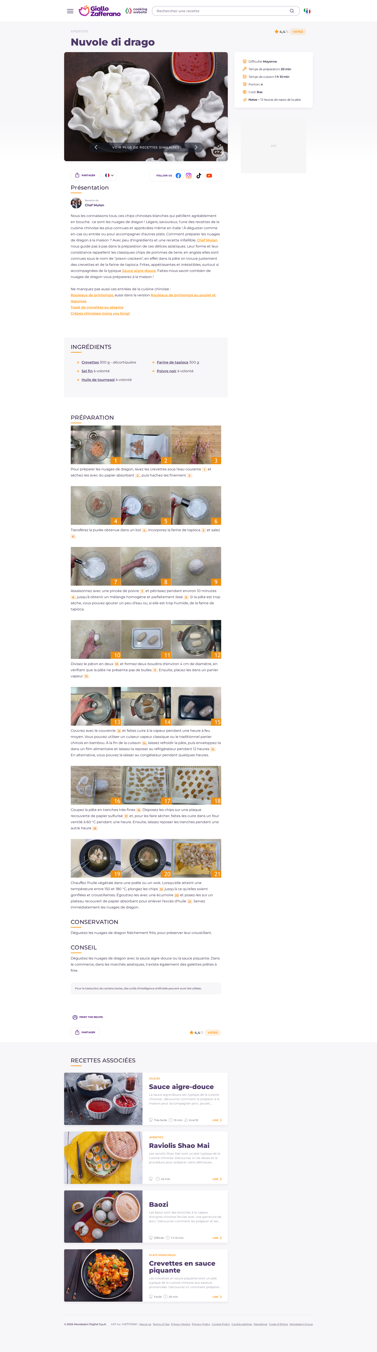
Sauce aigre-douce (139, 271)
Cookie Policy (221, 1324)
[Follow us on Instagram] (189, 175)
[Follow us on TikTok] (199, 175)
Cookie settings (241, 1324)
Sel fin (87, 371)
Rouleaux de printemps (92, 295)
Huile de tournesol (98, 380)
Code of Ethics (278, 1324)
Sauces (154, 1078)
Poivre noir (167, 371)
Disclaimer (260, 1324)
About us (145, 1324)
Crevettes (90, 362)
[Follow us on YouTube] (209, 175)
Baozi (158, 1204)
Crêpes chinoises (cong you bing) (100, 313)
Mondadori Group (301, 1324)
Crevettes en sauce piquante (182, 1267)
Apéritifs (80, 31)
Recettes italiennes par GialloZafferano (113, 10)
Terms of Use (161, 1324)
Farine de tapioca (172, 362)
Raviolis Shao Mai (179, 1145)
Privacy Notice (180, 1324)
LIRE (215, 1120)
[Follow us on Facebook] (179, 175)
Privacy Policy (201, 1324)
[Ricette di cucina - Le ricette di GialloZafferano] (307, 11)
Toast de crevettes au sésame (97, 307)
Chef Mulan (207, 240)
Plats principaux (162, 1255)
